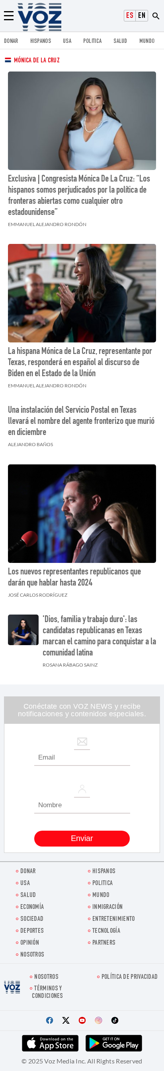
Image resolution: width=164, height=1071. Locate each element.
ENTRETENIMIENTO (113, 919)
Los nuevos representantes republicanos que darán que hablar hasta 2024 (74, 578)
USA (67, 41)
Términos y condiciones (47, 993)
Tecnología (106, 931)
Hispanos (40, 41)
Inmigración (107, 907)
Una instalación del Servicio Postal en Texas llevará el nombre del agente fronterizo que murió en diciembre (81, 422)
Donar (11, 41)
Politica (92, 41)
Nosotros (32, 955)
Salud (120, 41)
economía (32, 907)
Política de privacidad (130, 977)
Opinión (29, 943)
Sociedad (31, 919)
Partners (103, 943)
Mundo (147, 41)
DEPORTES (32, 931)
